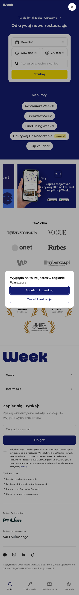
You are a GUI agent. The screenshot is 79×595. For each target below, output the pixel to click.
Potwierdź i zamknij (39, 290)
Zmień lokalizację (39, 299)
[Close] (72, 7)
